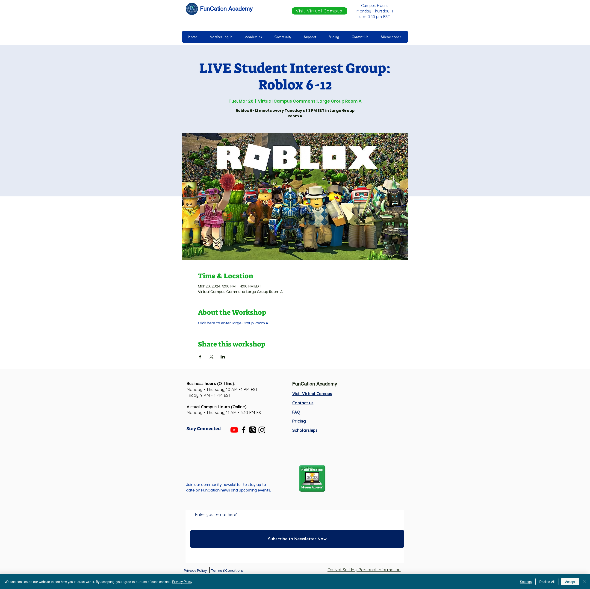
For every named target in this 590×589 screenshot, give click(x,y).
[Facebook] (243, 429)
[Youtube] (234, 429)
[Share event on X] (211, 356)
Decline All (547, 581)
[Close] (584, 581)
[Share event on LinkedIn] (223, 356)
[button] (221, 37)
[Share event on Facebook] (200, 356)
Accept (570, 581)
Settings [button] (526, 581)
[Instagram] (261, 429)
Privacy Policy (182, 581)
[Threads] (252, 429)
